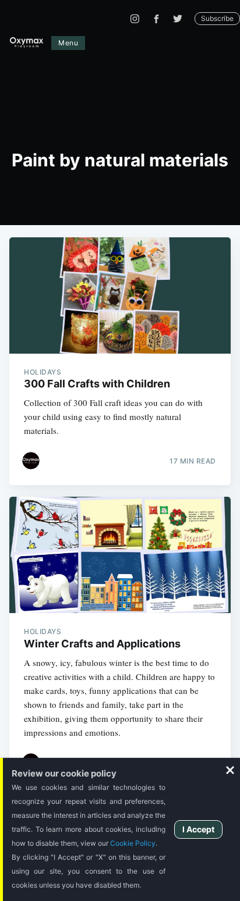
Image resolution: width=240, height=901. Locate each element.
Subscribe (217, 18)
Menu (68, 42)
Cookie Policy (133, 843)
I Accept (198, 829)
